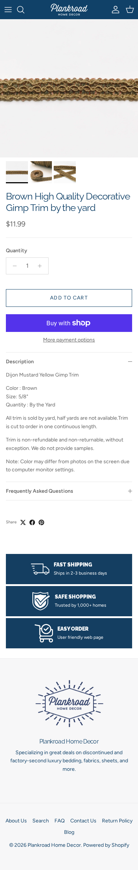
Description (20, 361)
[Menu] (8, 9)
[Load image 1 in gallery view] (69, 88)
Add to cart (69, 298)
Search (40, 821)
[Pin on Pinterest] (41, 522)
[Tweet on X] (23, 522)
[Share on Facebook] (32, 522)
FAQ (59, 821)
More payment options (69, 340)
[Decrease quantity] (12, 266)
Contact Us (83, 821)
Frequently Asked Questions (39, 491)
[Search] (24, 9)
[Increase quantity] (41, 266)
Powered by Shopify (106, 845)
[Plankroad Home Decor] (69, 9)
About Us (16, 821)
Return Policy (117, 821)
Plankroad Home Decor (54, 845)
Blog (69, 832)
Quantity (16, 250)
